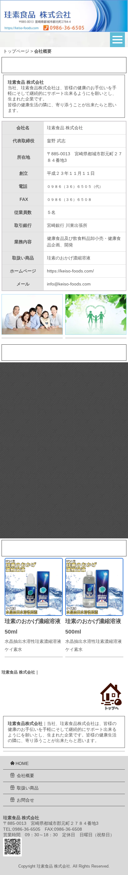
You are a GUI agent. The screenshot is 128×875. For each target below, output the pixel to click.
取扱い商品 (27, 787)
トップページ (16, 51)
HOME (22, 763)
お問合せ (25, 800)
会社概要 (25, 775)
